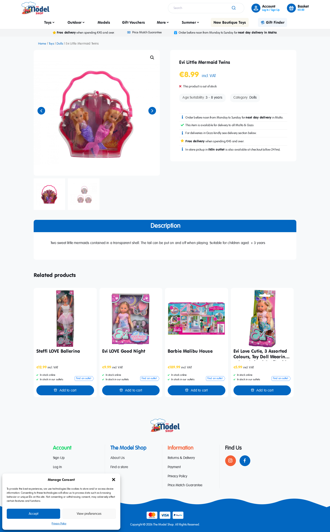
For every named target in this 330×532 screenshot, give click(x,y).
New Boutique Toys (229, 22)
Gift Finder (275, 22)
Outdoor (74, 22)
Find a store (119, 467)
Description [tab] (165, 226)
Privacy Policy (59, 523)
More (161, 22)
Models (104, 22)
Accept (33, 513)
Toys (47, 22)
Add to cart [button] (68, 390)
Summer (189, 22)
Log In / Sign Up (271, 10)
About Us (117, 458)
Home (42, 43)
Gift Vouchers (133, 22)
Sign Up (59, 458)
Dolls (60, 43)
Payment (174, 467)
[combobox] (206, 8)
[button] (113, 479)
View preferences (89, 513)
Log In (57, 467)
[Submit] (233, 8)
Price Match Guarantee (146, 32)
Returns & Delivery (181, 458)
